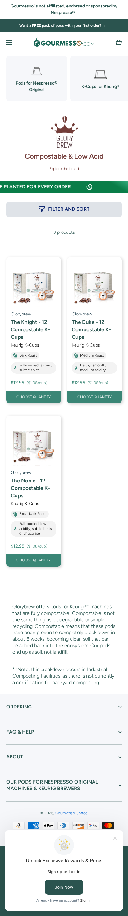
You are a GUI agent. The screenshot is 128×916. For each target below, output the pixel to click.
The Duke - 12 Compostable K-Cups (91, 329)
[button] (119, 42)
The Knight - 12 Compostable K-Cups (30, 329)
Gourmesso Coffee (71, 813)
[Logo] (64, 42)
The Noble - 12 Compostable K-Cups (30, 488)
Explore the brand (64, 169)
